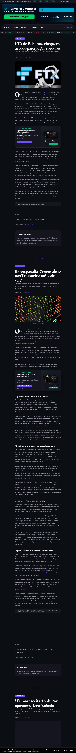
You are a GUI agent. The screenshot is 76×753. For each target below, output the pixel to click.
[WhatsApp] (32, 224)
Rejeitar (71, 750)
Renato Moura (19, 292)
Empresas (25, 219)
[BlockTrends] (38, 27)
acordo (32, 95)
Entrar (69, 27)
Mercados (16, 27)
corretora (44, 92)
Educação (24, 27)
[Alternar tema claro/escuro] (64, 27)
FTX (31, 219)
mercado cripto (40, 219)
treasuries (19, 652)
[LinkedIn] (29, 224)
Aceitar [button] (66, 750)
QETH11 (40, 1)
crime (17, 219)
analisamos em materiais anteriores (30, 523)
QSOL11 (46, 1)
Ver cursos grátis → (24, 142)
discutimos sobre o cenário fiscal (39, 573)
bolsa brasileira (21, 649)
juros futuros (48, 649)
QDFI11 (52, 1)
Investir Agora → (64, 1)
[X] (25, 224)
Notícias (6, 27)
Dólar (31, 649)
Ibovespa (38, 649)
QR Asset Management (8, 1)
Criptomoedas (20, 38)
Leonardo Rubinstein (20, 57)
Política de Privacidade (57, 750)
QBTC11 (34, 1)
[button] (70, 1)
